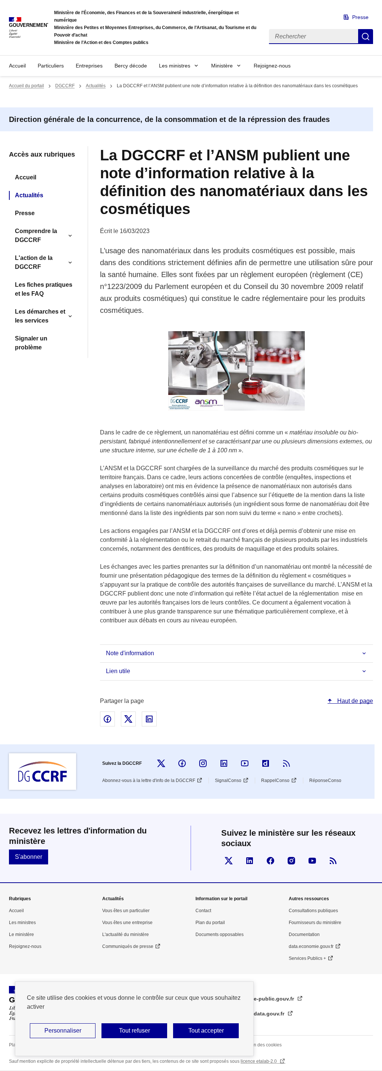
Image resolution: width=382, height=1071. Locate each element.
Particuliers (51, 66)
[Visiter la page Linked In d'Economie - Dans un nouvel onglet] (249, 860)
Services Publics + (307, 958)
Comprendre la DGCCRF (36, 235)
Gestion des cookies (261, 1045)
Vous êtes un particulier (126, 910)
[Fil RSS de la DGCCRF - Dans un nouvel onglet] (286, 763)
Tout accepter (206, 1030)
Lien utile (118, 671)
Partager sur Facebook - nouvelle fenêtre (107, 719)
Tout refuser (134, 1030)
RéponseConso (325, 780)
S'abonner (28, 857)
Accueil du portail (26, 85)
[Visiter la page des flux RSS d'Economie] (333, 860)
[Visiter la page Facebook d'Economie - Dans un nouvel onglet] (270, 860)
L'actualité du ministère (125, 934)
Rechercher (365, 36)
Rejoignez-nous (272, 66)
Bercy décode (131, 66)
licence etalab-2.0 (259, 1061)
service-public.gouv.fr (266, 999)
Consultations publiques (313, 910)
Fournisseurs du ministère (315, 922)
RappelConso (275, 780)
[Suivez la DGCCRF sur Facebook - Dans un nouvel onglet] (182, 763)
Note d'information (130, 653)
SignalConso (228, 780)
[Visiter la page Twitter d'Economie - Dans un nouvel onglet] (228, 860)
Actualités (96, 85)
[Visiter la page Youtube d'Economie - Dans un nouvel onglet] (312, 860)
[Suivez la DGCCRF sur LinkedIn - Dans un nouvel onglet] (223, 763)
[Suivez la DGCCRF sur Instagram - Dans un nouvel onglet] (202, 763)
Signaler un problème (31, 343)
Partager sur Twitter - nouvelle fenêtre (128, 719)
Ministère (222, 66)
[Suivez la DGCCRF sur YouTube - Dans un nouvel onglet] (244, 763)
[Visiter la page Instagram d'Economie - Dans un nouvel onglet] (291, 860)
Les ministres (174, 66)
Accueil (17, 66)
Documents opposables (219, 934)
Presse (360, 17)
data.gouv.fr (270, 1014)
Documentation (304, 934)
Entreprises (89, 66)
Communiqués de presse (127, 946)
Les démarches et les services (40, 316)
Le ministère (21, 934)
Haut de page (354, 701)
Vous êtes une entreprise (127, 922)
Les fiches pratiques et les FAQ (43, 289)
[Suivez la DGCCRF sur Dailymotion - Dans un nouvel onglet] (265, 763)
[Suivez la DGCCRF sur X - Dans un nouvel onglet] (161, 763)
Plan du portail (210, 922)
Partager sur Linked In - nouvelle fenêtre (149, 719)
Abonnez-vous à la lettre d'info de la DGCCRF (148, 780)
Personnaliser (62, 1030)
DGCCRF (65, 85)
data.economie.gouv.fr (311, 946)
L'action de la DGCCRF (34, 262)
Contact (203, 910)
